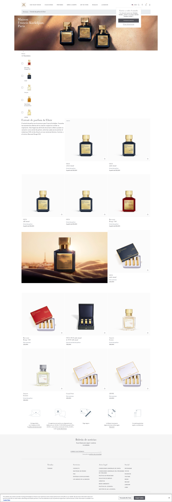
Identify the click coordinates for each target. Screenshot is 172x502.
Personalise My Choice (125, 498)
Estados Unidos (129, 20)
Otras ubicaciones (128, 24)
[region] (86, 498)
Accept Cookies (139, 498)
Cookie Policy (6, 500)
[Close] (169, 498)
